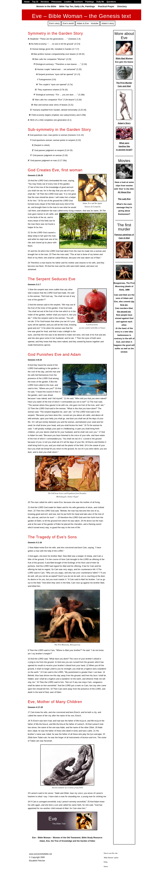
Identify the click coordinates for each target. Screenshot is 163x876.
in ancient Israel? (124, 150)
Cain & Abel (124, 238)
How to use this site (110, 853)
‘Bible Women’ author (111, 858)
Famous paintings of (124, 235)
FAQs (106, 862)
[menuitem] (27, 1)
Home (106, 866)
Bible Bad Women (124, 58)
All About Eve (124, 192)
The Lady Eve (124, 199)
